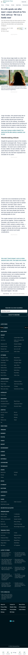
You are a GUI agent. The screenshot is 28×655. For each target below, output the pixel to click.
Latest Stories (5, 550)
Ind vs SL (3, 521)
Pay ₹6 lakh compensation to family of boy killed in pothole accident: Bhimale (20, 576)
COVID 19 (3, 495)
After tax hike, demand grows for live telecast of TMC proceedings (6, 568)
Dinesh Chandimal (5, 351)
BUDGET (3, 444)
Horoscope (3, 395)
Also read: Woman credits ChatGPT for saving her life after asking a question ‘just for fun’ (13, 132)
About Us (3, 604)
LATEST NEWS (4, 324)
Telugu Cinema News (5, 386)
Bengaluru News (4, 357)
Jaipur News (16, 365)
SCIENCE (3, 451)
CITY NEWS (3, 355)
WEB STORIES (4, 426)
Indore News (3, 365)
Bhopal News (17, 357)
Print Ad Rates (13, 609)
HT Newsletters (22, 607)
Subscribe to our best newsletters (14, 307)
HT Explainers (17, 545)
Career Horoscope (18, 524)
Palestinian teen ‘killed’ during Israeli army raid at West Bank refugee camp (20, 569)
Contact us (12, 604)
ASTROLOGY (4, 392)
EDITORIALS (3, 458)
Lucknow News (17, 367)
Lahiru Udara (17, 351)
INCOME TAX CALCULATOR (7, 508)
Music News (3, 383)
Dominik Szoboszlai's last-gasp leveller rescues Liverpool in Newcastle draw (6, 554)
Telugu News (3, 542)
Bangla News (17, 540)
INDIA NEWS (4, 331)
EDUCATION (4, 398)
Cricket (12, 5)
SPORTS (3, 469)
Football (16, 472)
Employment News (18, 403)
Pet (1, 422)
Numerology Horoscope (19, 526)
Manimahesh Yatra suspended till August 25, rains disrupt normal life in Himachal (20, 561)
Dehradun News (17, 360)
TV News (16, 386)
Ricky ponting (17, 521)
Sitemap (2, 612)
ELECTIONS (3, 488)
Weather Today (13, 607)
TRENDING (3, 429)
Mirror (8, 68)
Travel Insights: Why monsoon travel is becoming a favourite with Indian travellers (6, 584)
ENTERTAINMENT (5, 378)
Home (2, 5)
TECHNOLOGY (4, 466)
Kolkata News (4, 367)
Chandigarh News (5, 360)
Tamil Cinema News (18, 383)
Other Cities (16, 375)
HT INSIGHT (3, 484)
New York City (6, 293)
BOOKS (2, 481)
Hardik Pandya (4, 346)
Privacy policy (4, 607)
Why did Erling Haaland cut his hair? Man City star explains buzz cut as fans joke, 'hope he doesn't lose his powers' (6, 562)
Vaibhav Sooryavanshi (5, 519)
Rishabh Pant (4, 349)
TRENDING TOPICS (5, 530)
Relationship (3, 419)
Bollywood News (4, 381)
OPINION (3, 455)
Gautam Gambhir (18, 519)
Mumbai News (4, 370)
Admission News (4, 401)
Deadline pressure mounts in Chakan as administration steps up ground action (20, 584)
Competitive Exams (5, 403)
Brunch (15, 412)
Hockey (2, 474)
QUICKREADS (4, 492)
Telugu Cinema (17, 537)
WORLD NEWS (4, 327)
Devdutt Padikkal (18, 344)
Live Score (3, 340)
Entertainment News (5, 540)
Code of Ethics (22, 609)
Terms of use (22, 604)
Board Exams (17, 401)
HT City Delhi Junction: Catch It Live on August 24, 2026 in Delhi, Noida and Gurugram (20, 554)
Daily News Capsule (5, 311)
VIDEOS (2, 440)
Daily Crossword (17, 501)
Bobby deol (3, 524)
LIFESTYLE (3, 409)
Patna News (3, 372)
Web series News (4, 388)
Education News (17, 406)
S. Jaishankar (17, 514)
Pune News (16, 372)
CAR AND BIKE (4, 462)
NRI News (3, 545)
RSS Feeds (12, 612)
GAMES (2, 499)
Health (2, 417)
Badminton (3, 472)
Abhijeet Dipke (4, 514)
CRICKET (3, 335)
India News (18, 5)
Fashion (2, 414)
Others (2, 477)
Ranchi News (4, 375)
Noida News (16, 370)
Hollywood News (18, 381)
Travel (15, 419)
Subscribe (24, 1)
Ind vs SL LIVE (17, 349)
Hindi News (16, 542)
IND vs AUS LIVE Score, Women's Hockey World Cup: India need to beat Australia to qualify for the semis (6, 597)
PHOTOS (3, 437)
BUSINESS (3, 433)
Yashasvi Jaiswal (17, 346)
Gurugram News (17, 362)
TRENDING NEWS (5, 511)
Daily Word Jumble (5, 504)
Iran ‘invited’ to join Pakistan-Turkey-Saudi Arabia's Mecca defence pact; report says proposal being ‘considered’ (6, 576)
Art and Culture (4, 412)
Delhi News (3, 362)
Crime (11, 293)
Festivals (16, 414)
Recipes (15, 417)
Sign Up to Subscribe (14, 314)
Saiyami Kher (17, 516)
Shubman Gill (4, 344)
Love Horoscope (4, 526)
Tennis (15, 474)
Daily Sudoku (4, 501)
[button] (2, 2)
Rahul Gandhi (4, 516)
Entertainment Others (19, 388)
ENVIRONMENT (4, 448)
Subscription (3, 609)
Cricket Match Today (18, 337)
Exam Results (4, 406)
